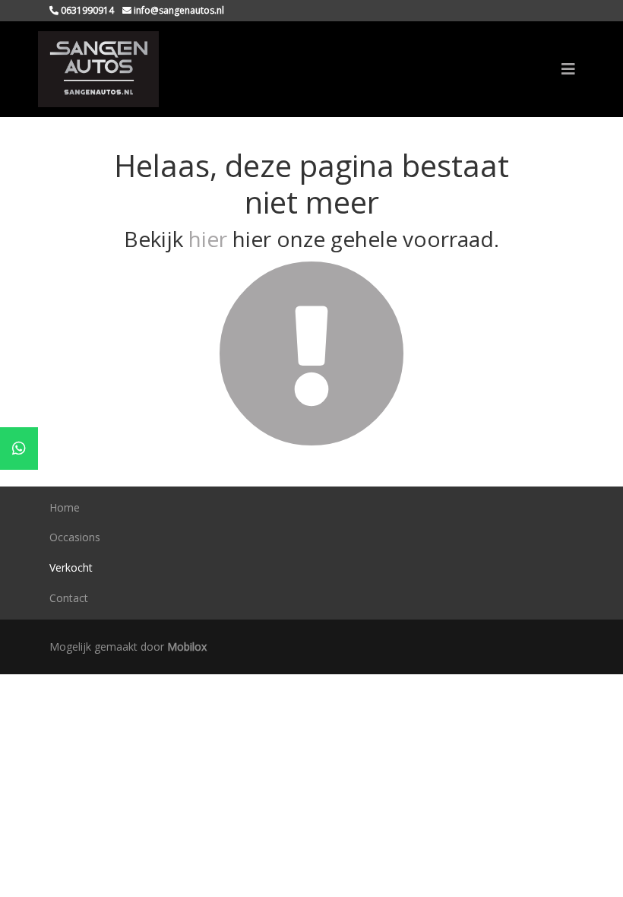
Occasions (74, 537)
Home (64, 507)
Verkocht (71, 567)
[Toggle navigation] (568, 69)
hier (207, 238)
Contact (68, 598)
